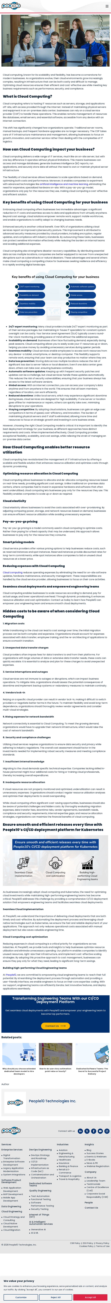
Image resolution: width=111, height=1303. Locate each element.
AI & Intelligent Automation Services (41, 1222)
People (89, 1202)
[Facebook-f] (93, 1131)
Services (6, 1144)
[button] (67, 6)
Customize (20, 1297)
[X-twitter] (87, 1131)
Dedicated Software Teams (40, 1184)
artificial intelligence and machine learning (64, 184)
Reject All (56, 1297)
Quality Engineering (40, 1190)
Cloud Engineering (11, 1211)
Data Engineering (11, 1206)
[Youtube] (100, 1131)
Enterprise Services (12, 1149)
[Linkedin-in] (80, 1131)
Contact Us (52, 1026)
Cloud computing (12, 572)
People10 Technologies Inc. (52, 1101)
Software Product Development (11, 1181)
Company (90, 1172)
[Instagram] (107, 1131)
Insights (89, 1144)
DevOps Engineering (40, 1149)
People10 (11, 974)
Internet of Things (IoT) (39, 1215)
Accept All (90, 1297)
